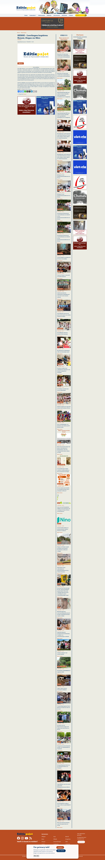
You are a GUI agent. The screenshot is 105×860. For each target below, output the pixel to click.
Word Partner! (81, 842)
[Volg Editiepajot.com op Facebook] (18, 839)
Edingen (43, 841)
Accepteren (60, 847)
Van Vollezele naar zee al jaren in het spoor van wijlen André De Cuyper (64, 315)
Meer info (36, 855)
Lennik (43, 844)
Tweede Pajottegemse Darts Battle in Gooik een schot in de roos (63, 708)
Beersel (67, 836)
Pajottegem (23, 32)
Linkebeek (67, 844)
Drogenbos (67, 839)
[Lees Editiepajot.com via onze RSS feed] (30, 839)
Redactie (49, 15)
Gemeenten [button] (32, 15)
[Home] (26, 8)
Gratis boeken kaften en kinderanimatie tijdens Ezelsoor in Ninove (62, 529)
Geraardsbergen (57, 841)
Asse (54, 836)
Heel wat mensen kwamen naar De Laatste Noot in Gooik (63, 824)
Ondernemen (41, 15)
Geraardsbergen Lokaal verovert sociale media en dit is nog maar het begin (63, 470)
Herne (24, 94)
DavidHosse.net (79, 856)
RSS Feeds (64, 15)
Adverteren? (56, 15)
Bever (43, 839)
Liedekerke (55, 844)
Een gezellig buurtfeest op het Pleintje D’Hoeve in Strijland (63, 766)
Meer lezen (59, 59)
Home (26, 15)
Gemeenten (45, 834)
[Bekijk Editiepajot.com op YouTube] (26, 839)
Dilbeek (55, 839)
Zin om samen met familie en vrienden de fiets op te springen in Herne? (63, 489)
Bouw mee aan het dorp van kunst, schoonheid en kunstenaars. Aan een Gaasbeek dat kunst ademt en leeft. (63, 449)
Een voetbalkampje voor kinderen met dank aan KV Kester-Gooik (63, 426)
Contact (71, 15)
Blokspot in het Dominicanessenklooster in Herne (63, 176)
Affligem (44, 836)
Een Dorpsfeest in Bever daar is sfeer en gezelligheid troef (64, 805)
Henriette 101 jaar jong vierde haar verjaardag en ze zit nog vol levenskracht (63, 56)
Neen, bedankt (61, 850)
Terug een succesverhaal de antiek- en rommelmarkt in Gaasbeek (63, 747)
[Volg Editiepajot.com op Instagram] (22, 839)
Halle (66, 841)
